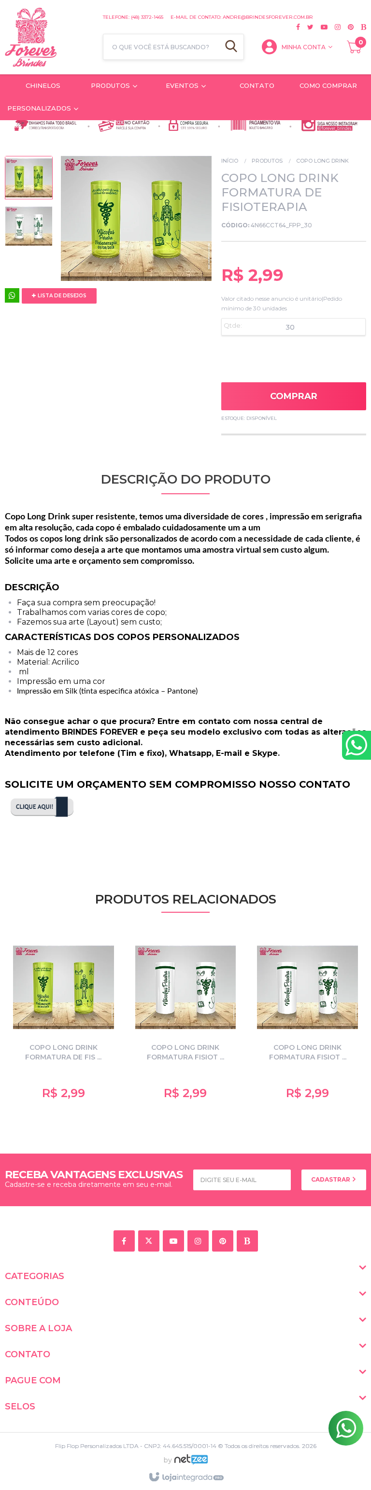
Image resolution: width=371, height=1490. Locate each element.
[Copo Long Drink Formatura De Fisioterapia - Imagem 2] (29, 228)
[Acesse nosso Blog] (360, 27)
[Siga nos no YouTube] (175, 1241)
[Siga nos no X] (307, 27)
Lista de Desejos (61, 295)
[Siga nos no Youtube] (321, 27)
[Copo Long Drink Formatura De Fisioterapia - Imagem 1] (29, 180)
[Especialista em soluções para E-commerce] (191, 1463)
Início (229, 160)
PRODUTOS (267, 160)
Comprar (293, 396)
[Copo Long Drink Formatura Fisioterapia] (186, 1020)
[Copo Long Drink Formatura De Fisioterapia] (63, 1020)
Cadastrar (331, 1179)
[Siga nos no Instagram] (334, 27)
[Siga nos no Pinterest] (347, 27)
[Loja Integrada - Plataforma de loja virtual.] (185, 1477)
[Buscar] (231, 47)
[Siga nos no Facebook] (298, 27)
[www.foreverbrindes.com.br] (49, 37)
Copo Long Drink (322, 160)
